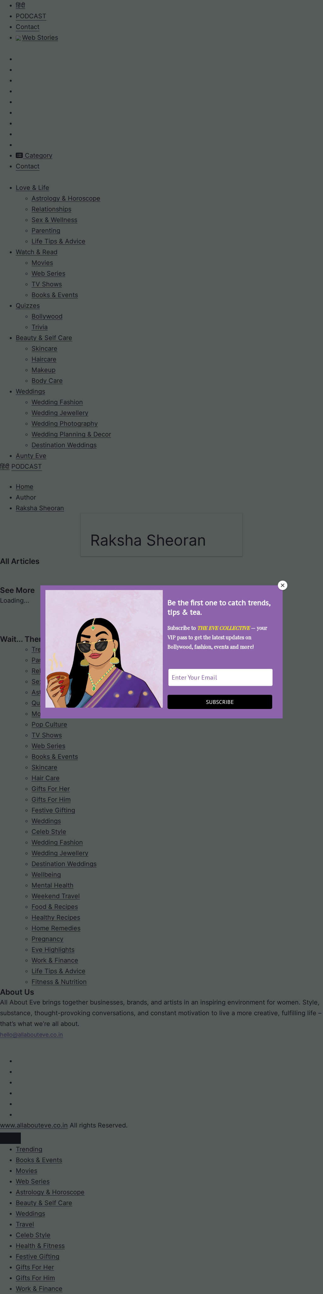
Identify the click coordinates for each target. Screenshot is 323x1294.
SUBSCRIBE (220, 702)
